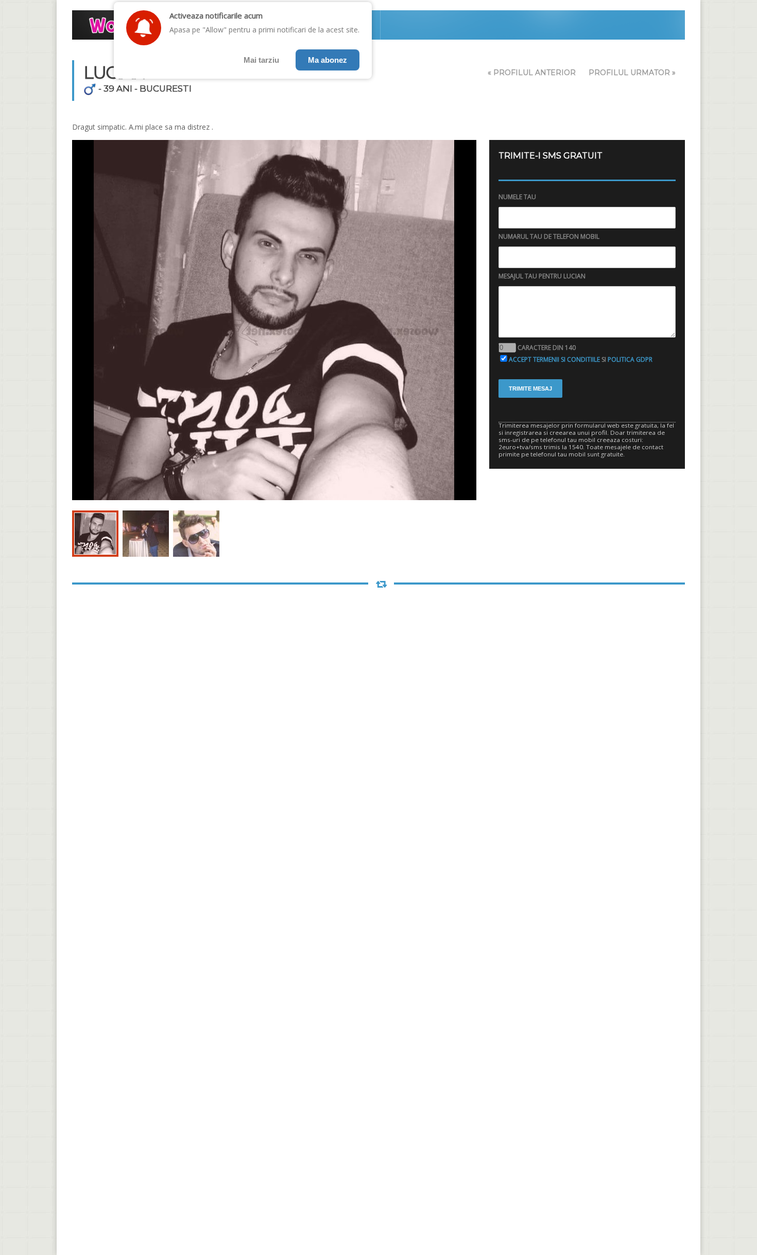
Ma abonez (327, 60)
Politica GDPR (630, 359)
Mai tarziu (261, 60)
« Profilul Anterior (532, 72)
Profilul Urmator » (632, 72)
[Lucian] (95, 533)
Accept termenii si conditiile (554, 359)
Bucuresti (166, 88)
